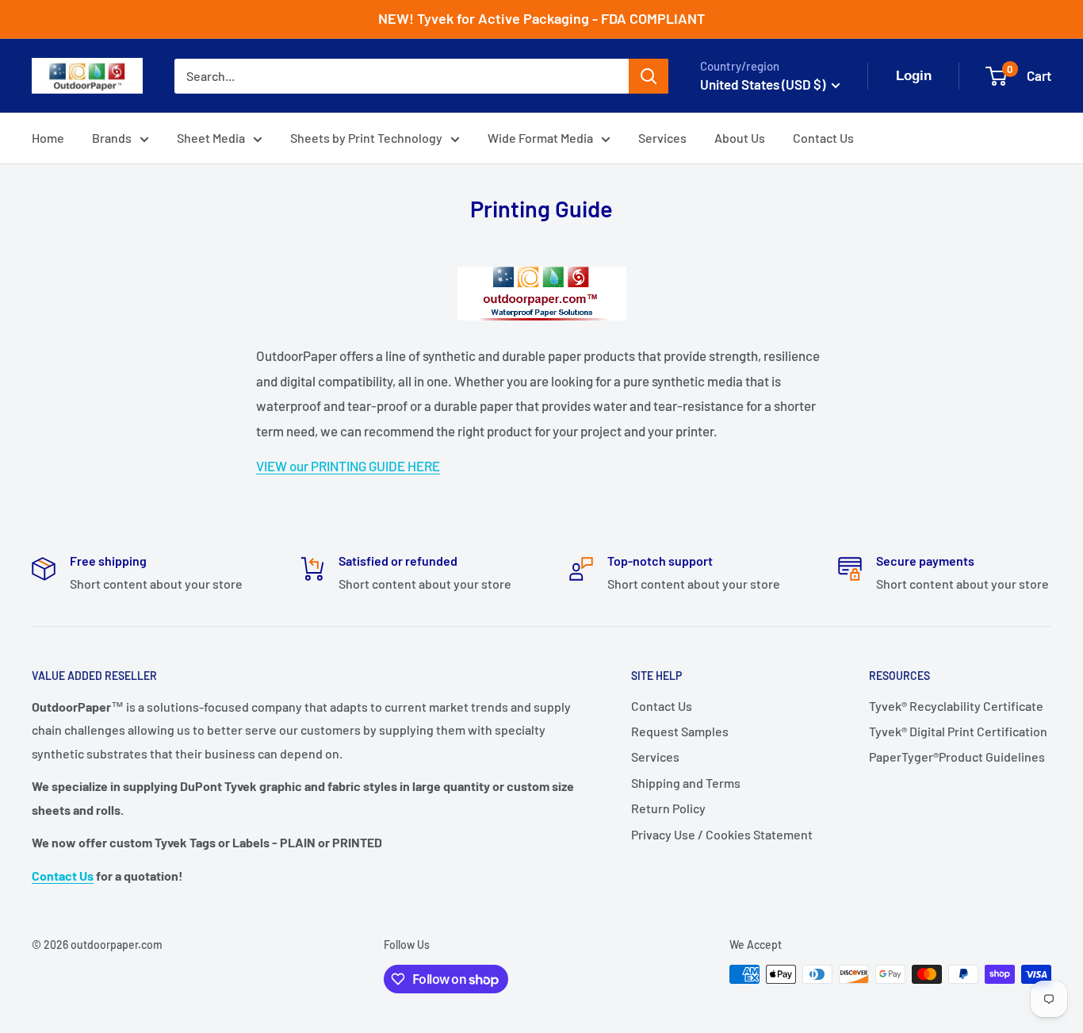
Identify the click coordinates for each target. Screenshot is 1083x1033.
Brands (112, 137)
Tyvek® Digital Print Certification (958, 731)
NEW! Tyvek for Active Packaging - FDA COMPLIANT (541, 18)
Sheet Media (211, 137)
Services (662, 137)
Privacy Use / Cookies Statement (722, 834)
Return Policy (668, 808)
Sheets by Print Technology (366, 137)
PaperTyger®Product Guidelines (957, 756)
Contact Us (823, 137)
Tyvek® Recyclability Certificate (956, 705)
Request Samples (680, 731)
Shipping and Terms (685, 782)
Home (48, 137)
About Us (739, 137)
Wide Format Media (540, 137)
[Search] (648, 76)
